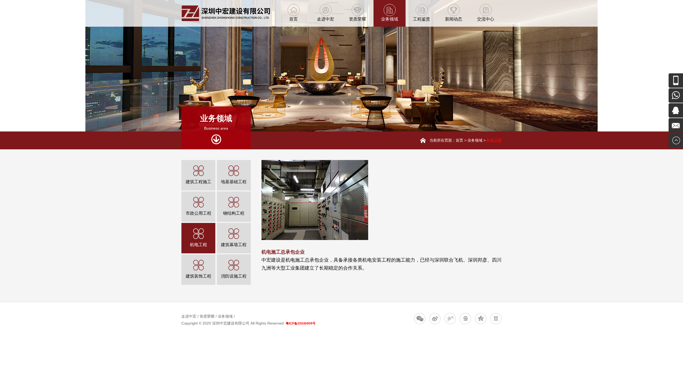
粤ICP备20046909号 (301, 323)
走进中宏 (325, 19)
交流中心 (485, 19)
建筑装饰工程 (198, 276)
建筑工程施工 (198, 181)
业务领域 (389, 19)
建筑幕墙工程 (234, 244)
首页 (293, 19)
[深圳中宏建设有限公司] (225, 20)
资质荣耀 (357, 19)
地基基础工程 (234, 181)
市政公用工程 (198, 213)
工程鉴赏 (421, 19)
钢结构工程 (233, 213)
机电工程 (494, 140)
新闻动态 (453, 19)
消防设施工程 (234, 276)
